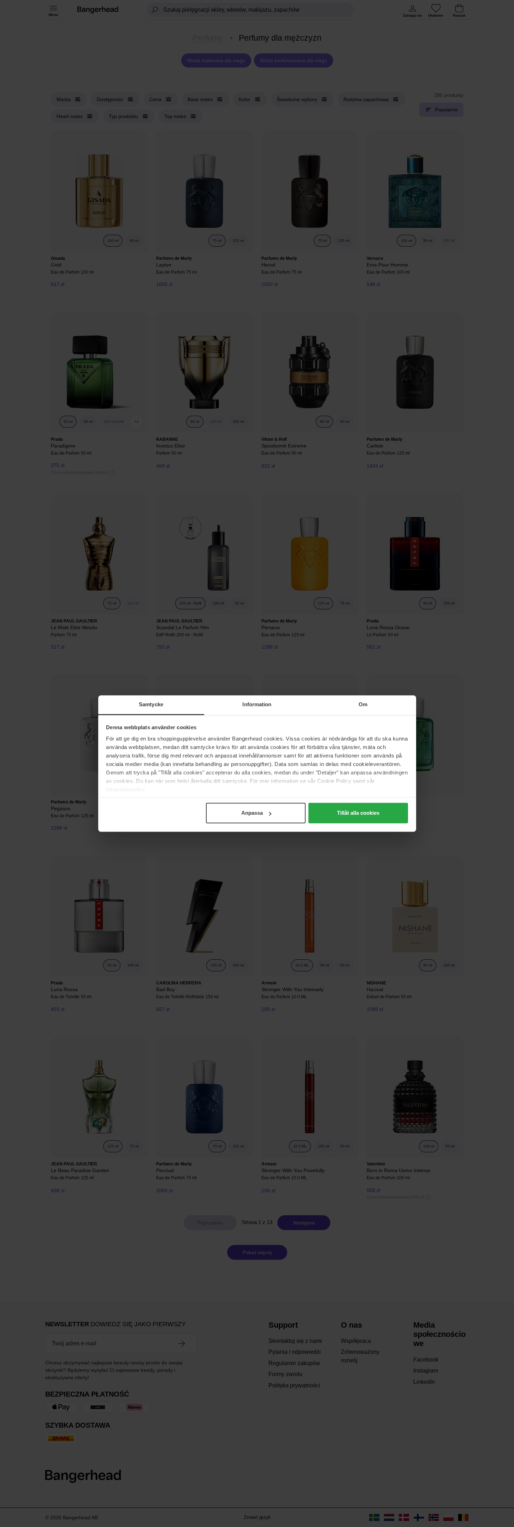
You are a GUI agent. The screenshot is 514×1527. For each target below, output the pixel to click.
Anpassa (252, 813)
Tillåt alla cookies (358, 813)
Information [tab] (256, 704)
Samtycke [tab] (151, 704)
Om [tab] (363, 704)
